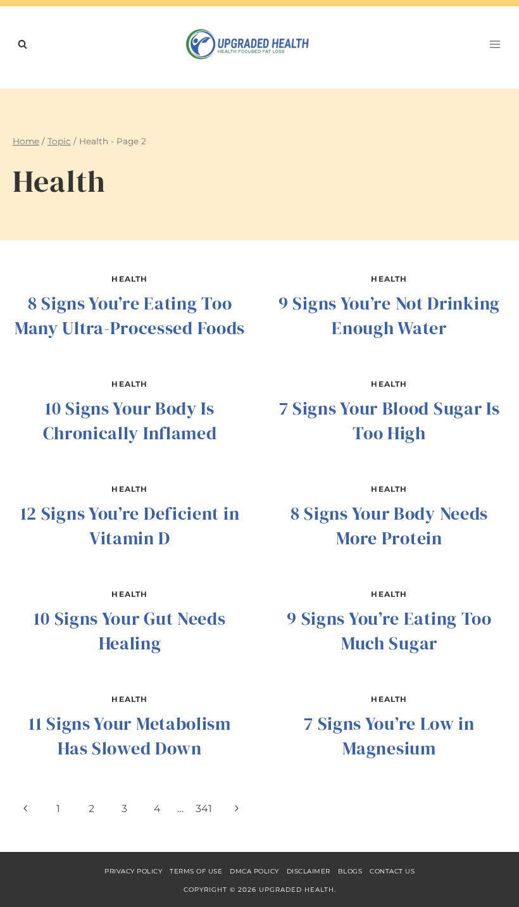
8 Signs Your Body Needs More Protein (389, 525)
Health (129, 279)
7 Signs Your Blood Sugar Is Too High (389, 420)
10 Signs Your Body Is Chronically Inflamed (130, 420)
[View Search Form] (22, 44)
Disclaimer (308, 871)
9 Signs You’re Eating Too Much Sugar (389, 630)
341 (204, 809)
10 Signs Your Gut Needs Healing (129, 630)
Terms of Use (196, 871)
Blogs (350, 871)
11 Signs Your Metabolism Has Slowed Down (129, 735)
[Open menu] (494, 44)
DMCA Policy (254, 871)
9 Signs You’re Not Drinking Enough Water (389, 315)
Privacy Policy (133, 871)
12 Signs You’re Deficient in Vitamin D (130, 525)
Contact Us (392, 871)
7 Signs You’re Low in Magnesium (389, 735)
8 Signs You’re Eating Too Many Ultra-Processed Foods (130, 315)
